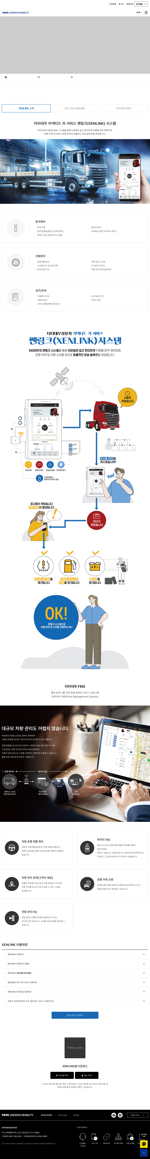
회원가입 (129, 4)
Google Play (63, 1075)
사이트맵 (112, 4)
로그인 (121, 4)
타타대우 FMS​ (123, 108)
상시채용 (139, 4)
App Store (88, 1075)
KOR (138, 12)
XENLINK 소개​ (26, 108)
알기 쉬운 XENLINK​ (75, 108)
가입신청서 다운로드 (75, 1015)
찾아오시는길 (62, 1115)
